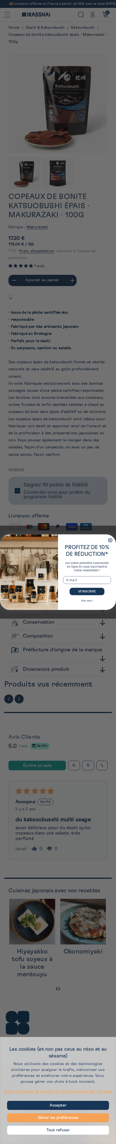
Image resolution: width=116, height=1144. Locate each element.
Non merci (86, 600)
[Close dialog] (110, 540)
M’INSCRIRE (87, 591)
